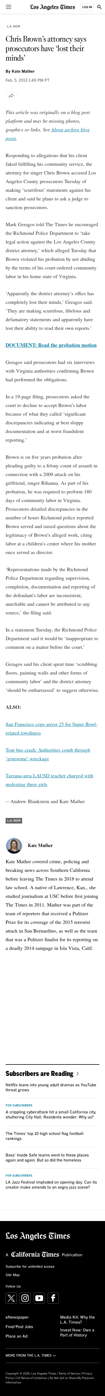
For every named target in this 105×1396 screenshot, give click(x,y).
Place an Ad (16, 1336)
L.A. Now (13, 26)
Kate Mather (23, 72)
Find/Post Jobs (19, 1327)
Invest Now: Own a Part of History (77, 1332)
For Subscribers (19, 1105)
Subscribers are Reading (39, 1073)
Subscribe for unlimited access (30, 1267)
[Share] (11, 96)
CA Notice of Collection (31, 1378)
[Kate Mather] (14, 845)
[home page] (52, 6)
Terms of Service (69, 1373)
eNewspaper (17, 1317)
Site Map (13, 1275)
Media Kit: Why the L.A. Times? (77, 1319)
